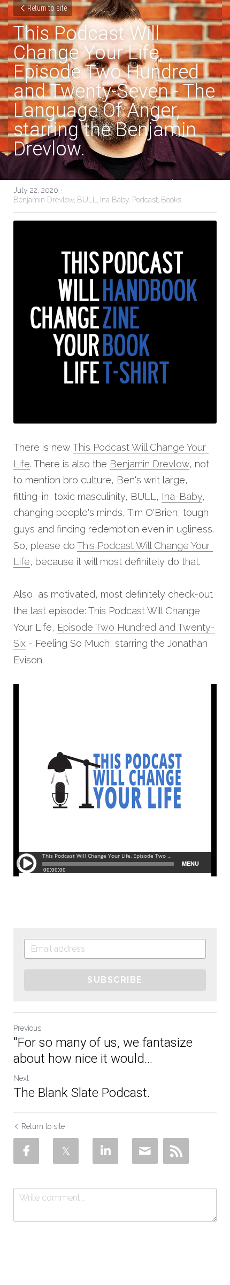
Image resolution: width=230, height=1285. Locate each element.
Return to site (47, 8)
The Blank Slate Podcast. (81, 1092)
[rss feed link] (176, 1151)
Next (21, 1078)
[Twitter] (66, 1151)
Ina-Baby (182, 496)
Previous (27, 1028)
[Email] (145, 1151)
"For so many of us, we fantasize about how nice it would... (103, 1050)
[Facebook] (26, 1151)
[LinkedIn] (105, 1151)
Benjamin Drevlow (149, 463)
